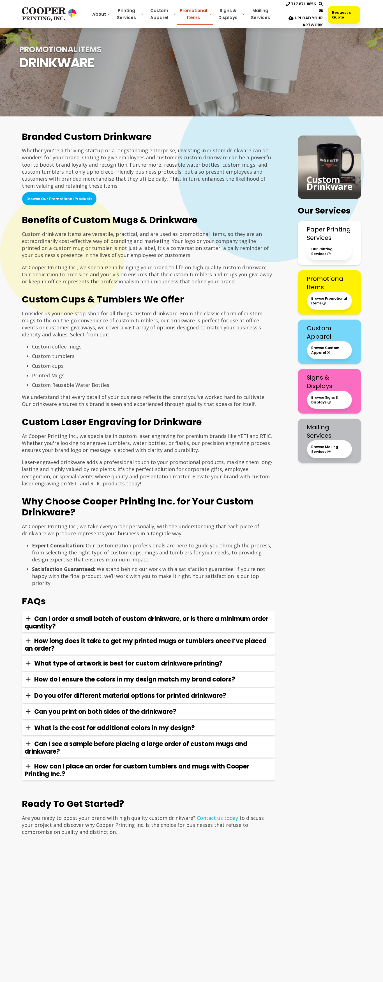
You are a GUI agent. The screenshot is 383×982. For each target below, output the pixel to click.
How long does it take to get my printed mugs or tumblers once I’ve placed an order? (146, 645)
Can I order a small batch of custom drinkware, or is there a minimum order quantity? (146, 622)
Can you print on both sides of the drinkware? (105, 711)
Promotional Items (193, 14)
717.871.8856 (303, 3)
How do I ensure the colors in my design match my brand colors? (134, 679)
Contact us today (217, 817)
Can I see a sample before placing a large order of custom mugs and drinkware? (136, 748)
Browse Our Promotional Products (59, 198)
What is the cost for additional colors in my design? (114, 728)
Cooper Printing (50, 14)
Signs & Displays (227, 14)
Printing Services (126, 14)
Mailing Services (260, 14)
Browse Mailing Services (324, 449)
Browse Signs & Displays (324, 400)
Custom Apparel (159, 14)
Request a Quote (342, 15)
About (99, 14)
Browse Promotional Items (329, 301)
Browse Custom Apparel (325, 350)
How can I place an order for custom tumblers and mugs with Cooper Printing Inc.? (137, 770)
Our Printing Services (322, 251)
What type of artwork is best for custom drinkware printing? (128, 663)
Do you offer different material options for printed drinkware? (130, 695)
